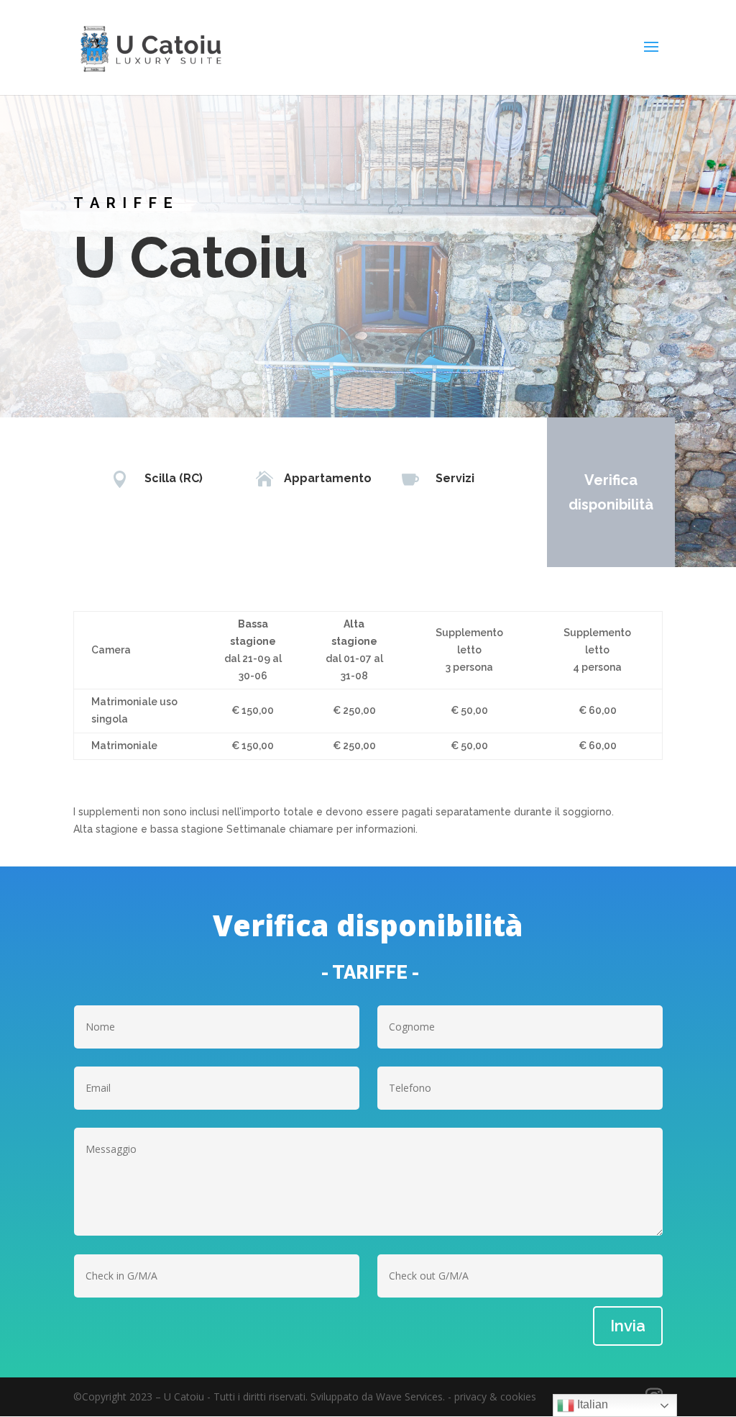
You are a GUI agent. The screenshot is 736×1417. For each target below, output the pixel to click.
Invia (627, 1325)
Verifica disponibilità (611, 492)
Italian (591, 1404)
